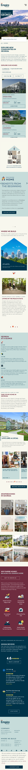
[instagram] (1, 750)
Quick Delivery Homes (16, 68)
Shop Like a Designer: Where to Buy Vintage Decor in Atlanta (9, 470)
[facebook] (6, 750)
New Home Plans (6, 72)
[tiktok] (11, 750)
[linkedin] (26, 750)
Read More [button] (9, 684)
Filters (17, 76)
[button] (25, 5)
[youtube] (21, 750)
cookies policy (14, 761)
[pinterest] (16, 750)
